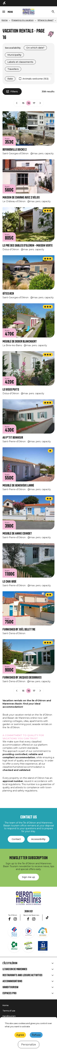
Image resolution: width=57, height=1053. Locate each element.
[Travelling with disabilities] (4, 3)
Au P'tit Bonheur (13, 437)
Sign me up (28, 877)
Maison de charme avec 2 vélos (21, 197)
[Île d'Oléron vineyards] (14, 946)
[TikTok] (47, 917)
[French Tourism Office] (14, 931)
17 (34, 103)
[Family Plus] (42, 931)
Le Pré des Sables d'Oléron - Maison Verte (28, 245)
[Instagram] (15, 919)
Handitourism (10, 987)
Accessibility (38, 839)
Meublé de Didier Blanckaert (20, 341)
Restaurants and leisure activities (22, 975)
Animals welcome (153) (35, 79)
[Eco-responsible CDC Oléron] (28, 946)
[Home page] (29, 11)
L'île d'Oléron (10, 963)
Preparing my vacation (23, 20)
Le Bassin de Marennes (15, 969)
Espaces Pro (9, 993)
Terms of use (9, 1011)
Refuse (36, 1034)
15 (23, 103)
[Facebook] (9, 919)
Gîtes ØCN (8, 293)
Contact (16, 839)
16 (28, 103)
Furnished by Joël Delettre (19, 629)
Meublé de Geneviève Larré (18, 485)
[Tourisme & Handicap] (42, 946)
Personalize (28, 1044)
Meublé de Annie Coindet (17, 533)
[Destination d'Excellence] (28, 931)
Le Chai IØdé (9, 581)
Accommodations (12, 981)
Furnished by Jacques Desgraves (22, 677)
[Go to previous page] (16, 103)
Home (5, 20)
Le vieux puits (11, 389)
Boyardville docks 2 (15, 149)
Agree (20, 1034)
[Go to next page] (40, 103)
